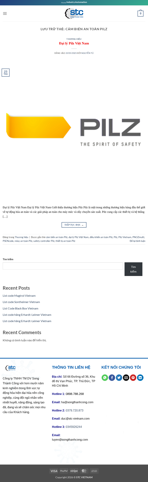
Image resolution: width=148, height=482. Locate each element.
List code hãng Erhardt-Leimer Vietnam (27, 314)
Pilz (115, 237)
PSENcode (8, 240)
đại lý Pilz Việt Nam (79, 237)
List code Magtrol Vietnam (19, 295)
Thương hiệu (73, 39)
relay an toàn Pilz (23, 240)
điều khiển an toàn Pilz (101, 237)
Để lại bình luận (137, 240)
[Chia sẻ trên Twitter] (119, 377)
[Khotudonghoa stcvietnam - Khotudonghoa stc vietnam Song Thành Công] (74, 13)
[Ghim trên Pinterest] (133, 377)
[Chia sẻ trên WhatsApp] (105, 377)
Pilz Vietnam (124, 237)
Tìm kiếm (8, 259)
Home (63, 3)
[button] (5, 13)
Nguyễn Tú (87, 53)
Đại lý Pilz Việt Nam (74, 43)
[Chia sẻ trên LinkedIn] (140, 377)
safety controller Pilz (44, 240)
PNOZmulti (138, 237)
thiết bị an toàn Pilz (65, 240)
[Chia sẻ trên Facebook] (112, 377)
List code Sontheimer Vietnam (21, 302)
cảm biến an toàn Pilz (57, 237)
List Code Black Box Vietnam (20, 308)
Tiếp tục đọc (74, 225)
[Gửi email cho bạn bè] (126, 377)
